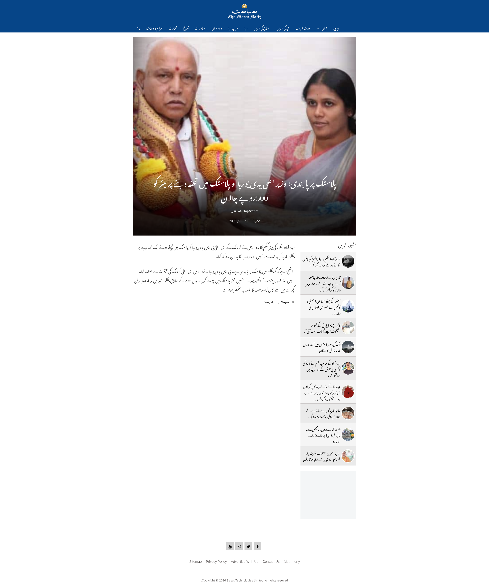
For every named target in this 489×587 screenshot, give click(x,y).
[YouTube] (230, 546)
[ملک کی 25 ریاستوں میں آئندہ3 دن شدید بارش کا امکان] (348, 347)
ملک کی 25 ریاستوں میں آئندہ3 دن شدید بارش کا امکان (322, 347)
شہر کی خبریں (283, 28)
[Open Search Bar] (138, 27)
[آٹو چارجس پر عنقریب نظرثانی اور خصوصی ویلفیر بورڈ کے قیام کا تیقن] (348, 456)
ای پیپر (336, 28)
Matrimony (292, 562)
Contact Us (271, 562)
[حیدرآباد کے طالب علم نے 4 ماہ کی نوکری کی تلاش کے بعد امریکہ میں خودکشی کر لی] (348, 368)
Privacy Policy (216, 562)
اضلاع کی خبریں (262, 28)
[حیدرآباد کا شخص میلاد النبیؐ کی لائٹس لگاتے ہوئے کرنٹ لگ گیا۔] (348, 261)
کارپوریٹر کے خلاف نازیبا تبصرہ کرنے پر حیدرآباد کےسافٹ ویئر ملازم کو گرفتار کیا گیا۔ (323, 283)
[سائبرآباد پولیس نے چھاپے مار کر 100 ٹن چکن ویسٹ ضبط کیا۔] (348, 413)
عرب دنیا (233, 28)
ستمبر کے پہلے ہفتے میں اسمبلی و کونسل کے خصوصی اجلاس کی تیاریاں (324, 306)
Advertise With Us (244, 562)
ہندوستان (216, 28)
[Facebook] (257, 546)
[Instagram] (239, 546)
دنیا (246, 28)
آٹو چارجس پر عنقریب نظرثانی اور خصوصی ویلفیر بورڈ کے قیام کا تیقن (322, 456)
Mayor (285, 302)
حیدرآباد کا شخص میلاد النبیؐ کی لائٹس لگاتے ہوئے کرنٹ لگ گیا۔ (321, 261)
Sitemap (195, 562)
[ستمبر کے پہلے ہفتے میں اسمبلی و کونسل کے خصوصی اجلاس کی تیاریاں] (348, 306)
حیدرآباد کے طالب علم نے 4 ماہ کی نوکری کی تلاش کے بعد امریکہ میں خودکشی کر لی (322, 369)
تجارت (173, 28)
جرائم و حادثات (154, 28)
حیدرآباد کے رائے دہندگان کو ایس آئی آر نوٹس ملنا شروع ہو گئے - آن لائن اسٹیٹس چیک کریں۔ (322, 392)
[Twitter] (248, 546)
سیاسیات (200, 28)
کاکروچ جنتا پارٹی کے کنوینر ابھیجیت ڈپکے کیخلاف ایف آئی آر (322, 328)
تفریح (186, 28)
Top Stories (251, 210)
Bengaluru (270, 302)
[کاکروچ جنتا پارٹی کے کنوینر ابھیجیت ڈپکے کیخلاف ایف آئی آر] (348, 327)
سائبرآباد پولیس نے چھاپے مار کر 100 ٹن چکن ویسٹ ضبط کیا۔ (323, 413)
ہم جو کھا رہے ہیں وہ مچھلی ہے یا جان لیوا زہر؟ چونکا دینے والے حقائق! (323, 435)
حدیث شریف (303, 28)
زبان (324, 28)
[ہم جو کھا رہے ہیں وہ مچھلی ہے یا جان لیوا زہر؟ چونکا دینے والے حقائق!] (348, 434)
